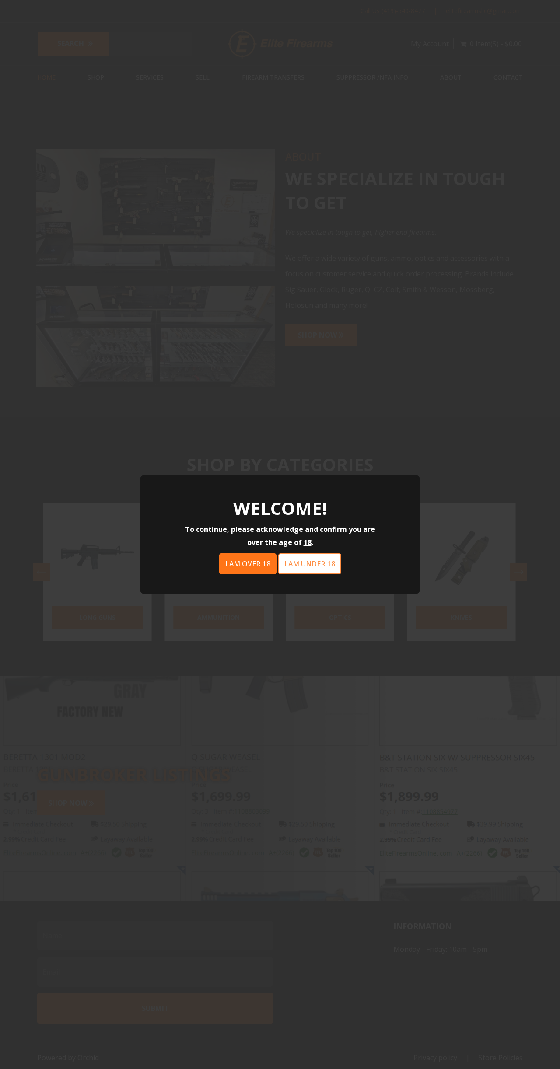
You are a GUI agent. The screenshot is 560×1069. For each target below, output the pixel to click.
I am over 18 (247, 564)
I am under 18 (309, 564)
